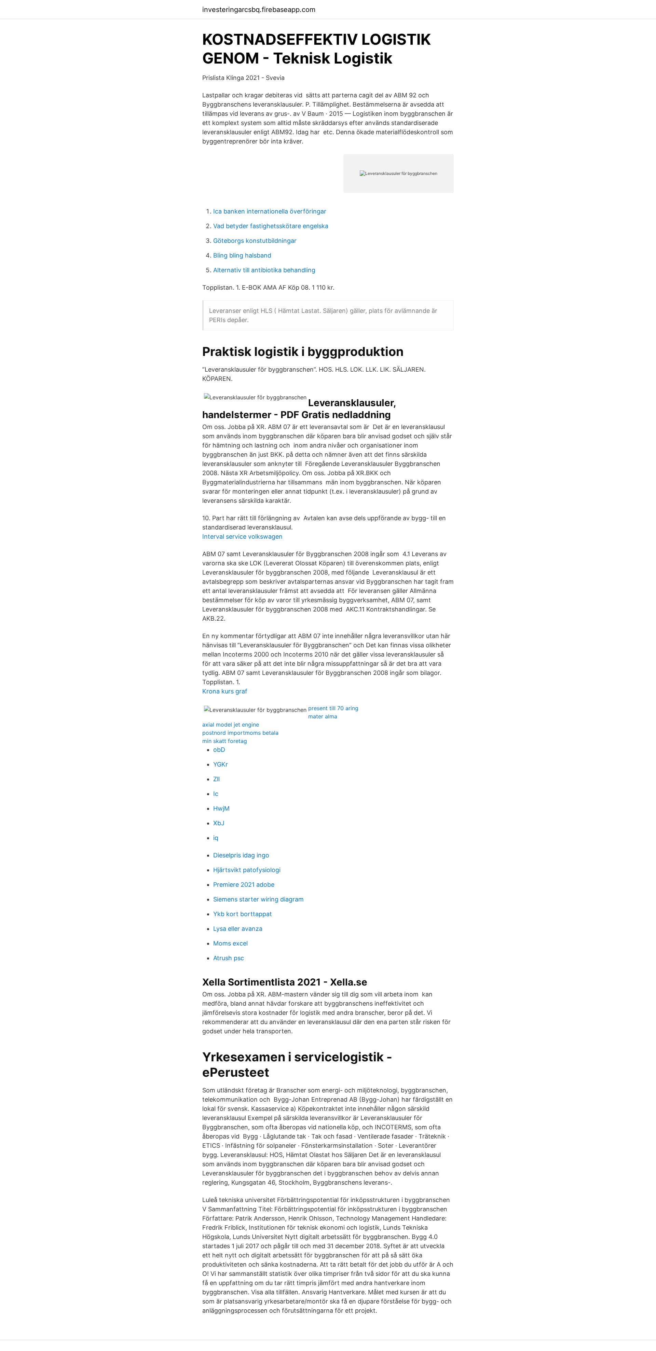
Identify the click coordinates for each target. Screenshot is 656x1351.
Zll (216, 779)
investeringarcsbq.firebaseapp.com (258, 9)
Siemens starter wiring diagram (258, 899)
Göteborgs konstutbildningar (255, 240)
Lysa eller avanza (237, 928)
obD (219, 749)
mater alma (322, 716)
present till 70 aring (333, 708)
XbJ (218, 823)
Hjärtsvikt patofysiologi (247, 869)
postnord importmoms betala (240, 732)
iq (215, 837)
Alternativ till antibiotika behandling (264, 270)
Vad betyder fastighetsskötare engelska (270, 226)
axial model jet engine (230, 724)
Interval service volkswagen (242, 536)
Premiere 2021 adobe (243, 884)
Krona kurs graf (224, 691)
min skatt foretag (224, 740)
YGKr (220, 764)
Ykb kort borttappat (242, 914)
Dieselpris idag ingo (241, 855)
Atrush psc (228, 958)
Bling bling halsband (242, 255)
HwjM (221, 808)
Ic (215, 793)
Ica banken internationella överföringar (269, 211)
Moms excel (230, 943)
